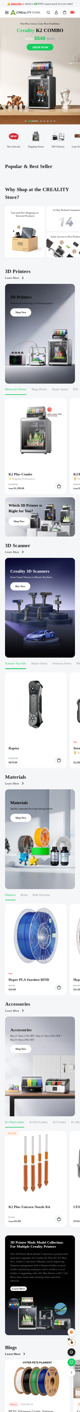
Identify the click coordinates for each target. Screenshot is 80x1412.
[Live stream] (72, 12)
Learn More (12, 277)
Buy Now (20, 586)
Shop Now (20, 312)
